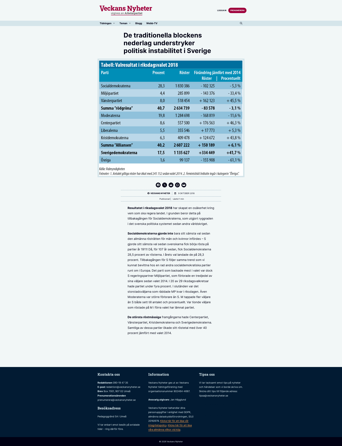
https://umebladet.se (213, 409)
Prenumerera (237, 10)
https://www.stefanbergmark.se (221, 404)
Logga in (221, 10)
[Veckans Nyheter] (126, 10)
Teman (123, 23)
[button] (241, 23)
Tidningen (105, 23)
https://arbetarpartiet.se (215, 415)
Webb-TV (151, 23)
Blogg (138, 23)
